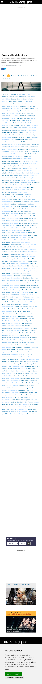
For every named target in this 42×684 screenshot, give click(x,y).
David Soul (13, 247)
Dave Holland (14, 192)
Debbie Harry (14, 263)
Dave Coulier (22, 187)
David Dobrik (23, 213)
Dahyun (10, 101)
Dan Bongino (5, 118)
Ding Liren (23, 340)
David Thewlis (25, 249)
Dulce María (25, 404)
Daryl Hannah (31, 180)
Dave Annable (35, 182)
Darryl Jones (5, 180)
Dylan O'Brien (5, 414)
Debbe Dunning (23, 261)
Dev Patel (4, 309)
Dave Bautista (25, 185)
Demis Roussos (14, 280)
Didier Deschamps (6, 328)
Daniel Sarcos (25, 146)
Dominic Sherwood (16, 357)
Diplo (9, 342)
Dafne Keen (31, 99)
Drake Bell (27, 397)
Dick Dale (21, 323)
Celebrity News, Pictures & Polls (18, 584)
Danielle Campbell (6, 156)
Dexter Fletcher (17, 311)
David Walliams (5, 252)
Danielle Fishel (27, 156)
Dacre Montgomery (20, 96)
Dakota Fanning (5, 106)
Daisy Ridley (5, 104)
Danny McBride (16, 168)
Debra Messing (25, 271)
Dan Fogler (27, 118)
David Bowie (30, 204)
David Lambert (27, 230)
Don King (27, 371)
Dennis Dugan (17, 290)
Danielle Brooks (34, 154)
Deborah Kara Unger (29, 268)
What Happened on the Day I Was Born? (20, 540)
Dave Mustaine (19, 194)
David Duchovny (6, 216)
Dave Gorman (21, 189)
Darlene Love (33, 175)
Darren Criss (15, 178)
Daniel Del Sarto (17, 137)
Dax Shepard (31, 256)
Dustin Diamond (13, 407)
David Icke (4, 228)
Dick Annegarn (5, 323)
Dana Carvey (21, 120)
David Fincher (5, 218)
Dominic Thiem (27, 357)
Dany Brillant (12, 170)
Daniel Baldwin (32, 127)
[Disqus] (21, 447)
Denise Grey (4, 287)
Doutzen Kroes (25, 395)
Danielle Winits (5, 161)
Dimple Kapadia (24, 335)
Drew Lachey (5, 402)
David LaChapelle (17, 230)
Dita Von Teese (5, 345)
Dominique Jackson (32, 361)
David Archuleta (22, 199)
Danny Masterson (6, 168)
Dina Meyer (15, 337)
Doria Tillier (15, 388)
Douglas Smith (33, 392)
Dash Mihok (23, 182)
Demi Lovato (26, 278)
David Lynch (31, 232)
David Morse (14, 237)
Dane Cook (21, 123)
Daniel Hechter (19, 139)
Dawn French (5, 256)
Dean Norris (4, 261)
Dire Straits (15, 342)
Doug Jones (29, 390)
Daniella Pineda (25, 154)
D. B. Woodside (11, 94)
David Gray (31, 220)
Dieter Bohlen (14, 333)
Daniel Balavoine (22, 127)
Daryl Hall (23, 180)
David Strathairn (6, 249)
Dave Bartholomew (15, 185)
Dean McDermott (33, 259)
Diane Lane (31, 318)
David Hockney (20, 225)
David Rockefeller (25, 242)
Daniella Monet (15, 154)
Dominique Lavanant (7, 364)
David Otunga (5, 240)
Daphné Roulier (21, 170)
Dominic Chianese (28, 352)
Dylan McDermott (22, 411)
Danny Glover (22, 166)
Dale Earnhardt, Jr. (6, 108)
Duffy (19, 404)
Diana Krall (13, 316)
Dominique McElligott (20, 364)
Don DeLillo (24, 368)
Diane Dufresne (5, 318)
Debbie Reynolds (24, 263)
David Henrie (5, 225)
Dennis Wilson (13, 297)
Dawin (30, 254)
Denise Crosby (35, 285)
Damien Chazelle (24, 111)
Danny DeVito (5, 166)
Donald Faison (27, 376)
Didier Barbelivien (16, 325)
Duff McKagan (13, 404)
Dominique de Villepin (7, 361)
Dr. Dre (3, 397)
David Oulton (13, 240)
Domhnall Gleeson (16, 352)
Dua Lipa (36, 402)
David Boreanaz (21, 204)
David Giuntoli (23, 220)
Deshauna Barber (16, 304)
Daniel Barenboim (6, 130)
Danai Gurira (13, 123)
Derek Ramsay (30, 299)
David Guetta (5, 223)
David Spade (21, 247)
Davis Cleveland (23, 254)
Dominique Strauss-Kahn (32, 366)
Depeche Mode (34, 297)
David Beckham (34, 201)
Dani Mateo (4, 127)
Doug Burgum (21, 390)
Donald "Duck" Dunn (7, 376)
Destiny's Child (33, 306)
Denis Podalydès (14, 285)
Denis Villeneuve (25, 285)
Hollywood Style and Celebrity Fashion (19, 614)
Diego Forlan (17, 330)
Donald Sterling (14, 378)
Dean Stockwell (13, 261)
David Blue (13, 204)
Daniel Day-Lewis (34, 135)
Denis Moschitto (31, 283)
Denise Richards (14, 287)
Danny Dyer (13, 166)
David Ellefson (16, 216)
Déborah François (17, 268)
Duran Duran (4, 407)
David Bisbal (5, 204)
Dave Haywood (5, 192)
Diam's (13, 314)
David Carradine (34, 206)
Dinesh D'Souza (14, 340)
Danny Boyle (32, 163)
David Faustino (25, 216)
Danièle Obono (23, 151)
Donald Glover (5, 378)
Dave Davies (30, 187)
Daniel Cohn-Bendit (6, 132)
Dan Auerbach (22, 115)
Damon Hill (30, 113)
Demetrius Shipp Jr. (16, 278)
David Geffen (33, 218)
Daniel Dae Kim (23, 135)
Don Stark (26, 373)
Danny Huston (31, 166)
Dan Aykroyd (31, 115)
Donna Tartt (25, 383)
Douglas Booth (23, 392)
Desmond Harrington (7, 306)
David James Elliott (14, 228)
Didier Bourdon (26, 325)
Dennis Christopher (6, 290)
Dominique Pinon (6, 366)
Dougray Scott (5, 395)
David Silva (33, 244)
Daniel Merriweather (7, 144)
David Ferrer (33, 216)
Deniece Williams (34, 280)
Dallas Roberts (17, 108)
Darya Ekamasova (15, 180)
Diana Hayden (5, 316)
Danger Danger (5, 125)
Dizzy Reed (14, 345)
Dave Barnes (5, 185)
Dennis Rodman (14, 294)
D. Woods (29, 94)
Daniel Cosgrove (29, 132)
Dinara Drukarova (32, 337)
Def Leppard (16, 275)
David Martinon (14, 235)
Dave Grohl (29, 189)
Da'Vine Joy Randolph (7, 96)
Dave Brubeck (34, 185)
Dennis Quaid (5, 294)
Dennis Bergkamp (34, 287)
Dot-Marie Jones (12, 390)
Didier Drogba (16, 328)
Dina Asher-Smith (6, 337)
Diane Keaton (15, 318)
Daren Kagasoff (17, 173)
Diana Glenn (31, 314)
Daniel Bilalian (16, 130)
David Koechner (34, 228)
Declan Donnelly (6, 273)
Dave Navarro (28, 194)
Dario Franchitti (14, 175)
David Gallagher (23, 218)
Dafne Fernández (22, 99)
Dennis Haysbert (6, 292)
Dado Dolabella (5, 99)
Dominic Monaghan (16, 354)
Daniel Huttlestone (6, 142)
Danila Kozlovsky (16, 161)
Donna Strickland (6, 383)
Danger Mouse (15, 125)
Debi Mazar (12, 266)
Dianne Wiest (34, 321)
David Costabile (5, 211)
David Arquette (32, 199)
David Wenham (32, 252)
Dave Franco (5, 189)
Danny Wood (33, 168)
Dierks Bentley (5, 333)
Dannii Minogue (23, 163)
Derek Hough (5, 299)
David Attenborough (7, 201)
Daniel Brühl (24, 130)
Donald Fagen (18, 376)
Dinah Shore (23, 337)
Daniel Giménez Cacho (7, 139)
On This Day (11, 538)
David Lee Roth (5, 232)
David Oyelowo (22, 240)
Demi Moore (34, 278)
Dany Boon (4, 170)
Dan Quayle (4, 120)
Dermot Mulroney (30, 302)
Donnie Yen (4, 385)
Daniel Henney (29, 139)
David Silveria (5, 247)
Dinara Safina (5, 340)
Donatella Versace (15, 380)
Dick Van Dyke (5, 325)
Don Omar (12, 373)
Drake (21, 397)
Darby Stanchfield (6, 173)
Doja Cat (3, 349)
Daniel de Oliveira (6, 137)
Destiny (25, 306)
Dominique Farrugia (20, 361)
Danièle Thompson (34, 151)
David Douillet (31, 213)
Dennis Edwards (26, 290)
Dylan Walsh (30, 414)
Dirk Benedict (22, 342)
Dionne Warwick (34, 340)
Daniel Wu (4, 149)
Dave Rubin (14, 197)
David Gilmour (5, 220)
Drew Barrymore (25, 399)
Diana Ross (30, 316)
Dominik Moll (14, 359)
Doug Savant (14, 392)
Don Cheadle (16, 368)
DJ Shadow (28, 345)
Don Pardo (19, 373)
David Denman (14, 213)
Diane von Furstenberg (14, 321)
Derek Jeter (21, 299)
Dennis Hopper (16, 292)
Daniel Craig (4, 135)
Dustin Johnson (33, 407)
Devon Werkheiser (6, 311)
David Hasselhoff (33, 223)
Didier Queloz (33, 328)
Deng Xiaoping (24, 280)
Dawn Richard (14, 256)
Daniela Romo (33, 149)
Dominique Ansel (23, 359)
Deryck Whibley (5, 304)
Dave (29, 182)
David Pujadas (5, 242)
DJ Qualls (21, 345)
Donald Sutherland (25, 378)
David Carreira (5, 209)
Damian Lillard (5, 111)
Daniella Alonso (5, 154)
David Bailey (17, 201)
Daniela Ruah (5, 151)
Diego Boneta (9, 330)
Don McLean (5, 373)
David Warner (23, 252)
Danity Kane (25, 161)
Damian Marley (14, 111)
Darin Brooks (5, 175)
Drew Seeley (20, 402)
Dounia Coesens (15, 395)
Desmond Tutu (18, 306)
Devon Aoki (30, 309)
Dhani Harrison (26, 311)
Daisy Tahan (13, 104)
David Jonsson (25, 228)
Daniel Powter (35, 144)
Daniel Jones (16, 142)
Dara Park (29, 170)
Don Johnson (20, 371)
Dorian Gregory (24, 388)
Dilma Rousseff (30, 333)
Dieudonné (22, 333)
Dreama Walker (15, 399)
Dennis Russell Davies (26, 294)
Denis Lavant (15, 283)
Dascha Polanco (14, 182)
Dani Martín (34, 125)
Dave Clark (14, 187)
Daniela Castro (12, 149)
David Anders (13, 199)
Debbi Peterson (32, 261)
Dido (2, 330)
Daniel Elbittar (26, 137)
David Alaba (4, 199)
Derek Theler (5, 302)
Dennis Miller (24, 292)
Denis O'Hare (5, 285)
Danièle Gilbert (14, 151)
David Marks (5, 235)
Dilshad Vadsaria (6, 335)
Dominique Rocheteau (18, 366)
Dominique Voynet (6, 368)
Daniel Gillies (35, 137)
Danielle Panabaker (6, 158)
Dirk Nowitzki (31, 342)
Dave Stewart (30, 197)
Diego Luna (25, 330)
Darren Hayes (24, 178)
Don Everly (31, 368)
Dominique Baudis (34, 359)
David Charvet (14, 209)
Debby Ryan (4, 266)
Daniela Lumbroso (22, 149)
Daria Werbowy (34, 173)
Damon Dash (22, 113)
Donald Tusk (5, 380)
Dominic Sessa (5, 357)
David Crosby (5, 213)
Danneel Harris (5, 163)
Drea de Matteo (5, 399)
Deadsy (10, 259)
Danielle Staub (27, 158)
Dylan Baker (4, 411)
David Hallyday (14, 223)
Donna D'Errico (25, 380)
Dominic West (5, 359)
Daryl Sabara (5, 182)
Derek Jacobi (13, 299)
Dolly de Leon (11, 349)
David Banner (25, 201)
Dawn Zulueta (22, 256)
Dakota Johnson (24, 106)
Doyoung (32, 395)
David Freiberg (14, 218)
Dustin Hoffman (23, 407)
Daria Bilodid (25, 173)
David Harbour (23, 223)
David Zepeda (13, 254)
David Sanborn (5, 244)
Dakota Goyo (15, 106)
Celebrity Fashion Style (14, 612)
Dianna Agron (25, 321)
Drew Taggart (29, 402)
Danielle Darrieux (17, 156)
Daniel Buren (32, 130)
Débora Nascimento (32, 266)
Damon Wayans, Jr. (7, 115)
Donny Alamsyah (13, 385)
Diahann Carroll (5, 314)
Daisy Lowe (28, 101)
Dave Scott (22, 197)
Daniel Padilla (17, 144)
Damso (16, 115)
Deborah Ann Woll (6, 268)
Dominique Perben (32, 364)
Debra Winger (34, 271)
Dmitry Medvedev (17, 347)
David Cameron (25, 206)
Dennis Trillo (4, 297)
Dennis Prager (33, 292)
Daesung (13, 99)
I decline (17, 674)
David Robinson (15, 242)
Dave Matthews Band (7, 194)
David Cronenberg (26, 211)
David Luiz (24, 232)
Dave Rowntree (5, 197)
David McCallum (32, 235)
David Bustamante (6, 206)
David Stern (29, 247)
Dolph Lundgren (5, 352)
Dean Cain (17, 259)
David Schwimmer (16, 244)
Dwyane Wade (32, 409)
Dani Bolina (27, 125)
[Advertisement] (21, 29)
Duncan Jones (34, 404)
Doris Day (32, 388)
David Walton (15, 252)
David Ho (12, 225)
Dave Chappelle (5, 187)
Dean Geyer (24, 259)
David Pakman (32, 240)
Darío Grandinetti (24, 175)
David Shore (25, 244)
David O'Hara (22, 237)
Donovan (31, 385)
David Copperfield (32, 209)
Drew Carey (34, 399)
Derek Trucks (13, 302)
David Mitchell (5, 237)
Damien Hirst (34, 111)
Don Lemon (34, 371)
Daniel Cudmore (13, 135)
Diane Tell (4, 321)
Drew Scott (13, 402)
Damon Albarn (14, 113)
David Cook (22, 209)
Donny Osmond (23, 385)
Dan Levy (33, 118)
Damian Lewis (34, 108)
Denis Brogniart (5, 283)
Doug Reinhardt (5, 392)
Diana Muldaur (21, 316)
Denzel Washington (24, 297)
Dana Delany (5, 123)
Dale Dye (32, 106)
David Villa (32, 249)
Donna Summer (16, 383)
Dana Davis (29, 120)
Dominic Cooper (5, 354)
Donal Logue (33, 373)
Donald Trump (35, 378)
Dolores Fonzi (28, 349)
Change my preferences (15, 677)
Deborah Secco (5, 271)
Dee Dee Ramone (17, 273)
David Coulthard (15, 211)
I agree (9, 674)
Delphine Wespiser (26, 275)
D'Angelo (3, 94)
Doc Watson (34, 347)
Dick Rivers (28, 323)
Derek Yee (21, 302)
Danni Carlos (14, 163)
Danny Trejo (25, 168)
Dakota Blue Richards (24, 104)
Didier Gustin (25, 328)
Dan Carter (20, 118)
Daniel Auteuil (13, 127)
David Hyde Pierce (30, 225)
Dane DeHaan (29, 123)
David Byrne (16, 206)
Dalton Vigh (25, 108)
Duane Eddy (4, 404)
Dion (28, 340)
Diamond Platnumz (21, 314)
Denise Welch (24, 287)
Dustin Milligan (5, 409)
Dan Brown (13, 118)
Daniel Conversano (18, 132)
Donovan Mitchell (6, 388)
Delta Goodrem (5, 278)
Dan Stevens (12, 120)
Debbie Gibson (5, 263)
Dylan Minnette (32, 411)
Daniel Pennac (26, 144)
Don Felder (4, 371)
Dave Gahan (13, 189)
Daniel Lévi (33, 142)
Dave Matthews (23, 192)
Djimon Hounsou (6, 347)
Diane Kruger (23, 318)
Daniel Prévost (5, 146)
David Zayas (5, 254)
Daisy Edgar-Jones (18, 101)
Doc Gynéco (26, 347)
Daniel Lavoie (25, 142)
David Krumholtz (6, 230)
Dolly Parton (19, 349)
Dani (21, 125)
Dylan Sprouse (22, 414)
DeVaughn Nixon (12, 309)
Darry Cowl (32, 178)
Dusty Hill (13, 409)
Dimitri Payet (15, 335)
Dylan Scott (13, 414)
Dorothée (4, 390)
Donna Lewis (33, 380)
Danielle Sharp (17, 158)
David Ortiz (30, 237)
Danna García (33, 161)
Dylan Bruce (12, 411)
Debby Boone (33, 263)
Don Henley (12, 371)
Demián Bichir (5, 280)
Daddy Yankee (31, 96)
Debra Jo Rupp (15, 271)
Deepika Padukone (6, 275)
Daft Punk (4, 101)
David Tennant (16, 249)
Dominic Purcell (27, 354)
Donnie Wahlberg (34, 383)
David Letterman (15, 232)
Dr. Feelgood (9, 397)
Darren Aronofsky (6, 178)
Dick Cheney (14, 323)
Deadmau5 (4, 259)
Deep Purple (26, 273)
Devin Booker (22, 309)
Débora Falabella (21, 266)
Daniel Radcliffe (15, 146)
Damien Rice (5, 113)
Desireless (25, 304)
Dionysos (4, 342)
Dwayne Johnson (22, 409)
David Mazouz (23, 235)
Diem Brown (32, 330)
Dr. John (16, 397)
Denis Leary (23, 283)
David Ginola (14, 220)
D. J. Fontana (21, 94)
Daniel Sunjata (33, 146)
